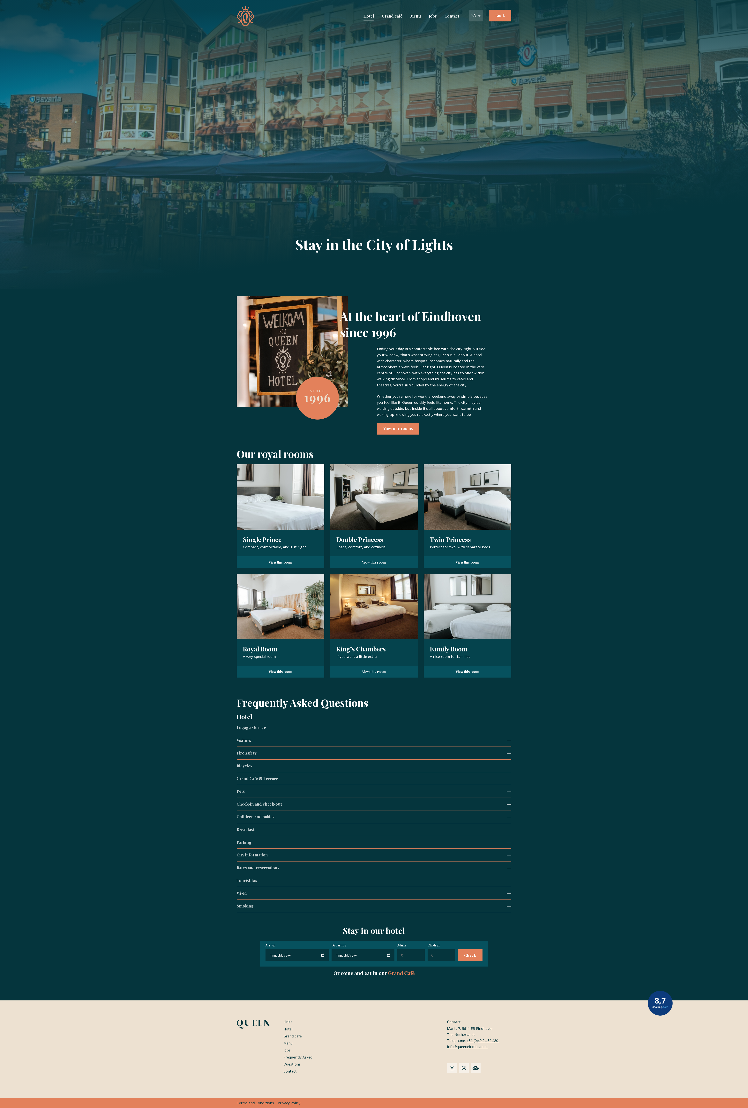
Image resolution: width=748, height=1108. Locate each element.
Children (434, 945)
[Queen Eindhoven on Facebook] (464, 1068)
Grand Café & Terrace (257, 778)
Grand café (392, 16)
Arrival (270, 945)
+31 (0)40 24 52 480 (483, 1040)
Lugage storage (251, 727)
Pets (241, 791)
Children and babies (255, 816)
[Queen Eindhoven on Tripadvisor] (476, 1068)
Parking (244, 842)
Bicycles (244, 765)
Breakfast (246, 829)
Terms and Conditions (255, 1103)
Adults (401, 945)
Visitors (244, 740)
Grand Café (401, 973)
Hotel (368, 16)
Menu (415, 16)
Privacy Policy (289, 1103)
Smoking (245, 905)
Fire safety (247, 752)
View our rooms (398, 428)
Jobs (433, 16)
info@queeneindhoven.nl (467, 1046)
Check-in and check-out (259, 804)
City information (252, 854)
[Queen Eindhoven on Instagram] (452, 1068)
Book (500, 15)
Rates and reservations (258, 867)
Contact (452, 16)
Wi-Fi (242, 893)
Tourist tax (247, 880)
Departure (339, 945)
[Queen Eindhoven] (245, 16)
